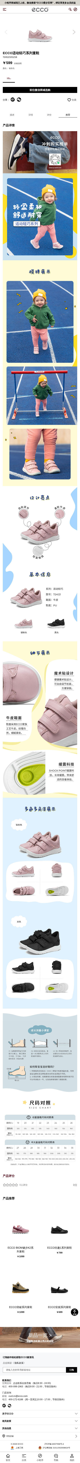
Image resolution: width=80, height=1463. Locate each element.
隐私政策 (19, 1363)
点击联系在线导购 (22, 1383)
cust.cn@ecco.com (18, 1396)
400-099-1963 (16, 1386)
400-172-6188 (16, 1399)
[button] (6, 32)
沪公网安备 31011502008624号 (56, 1448)
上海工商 (19, 1448)
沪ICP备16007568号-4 (54, 1444)
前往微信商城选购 (40, 89)
